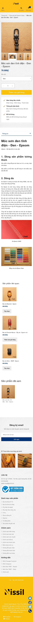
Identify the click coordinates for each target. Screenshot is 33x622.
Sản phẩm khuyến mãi (9, 523)
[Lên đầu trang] (28, 616)
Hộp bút (5, 518)
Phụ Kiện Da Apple (8, 507)
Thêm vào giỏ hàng (9, 340)
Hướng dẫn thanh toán (9, 550)
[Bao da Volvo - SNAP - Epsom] (9, 351)
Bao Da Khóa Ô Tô (8, 501)
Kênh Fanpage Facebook (9, 561)
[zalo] (30, 606)
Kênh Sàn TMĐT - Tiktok (9, 569)
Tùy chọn (7, 311)
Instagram (18, 617)
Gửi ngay (16, 439)
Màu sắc (3, 74)
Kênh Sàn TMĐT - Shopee (10, 566)
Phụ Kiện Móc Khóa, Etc (9, 510)
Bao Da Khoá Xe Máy (8, 504)
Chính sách (6, 572)
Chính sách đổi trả (8, 539)
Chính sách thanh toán (9, 542)
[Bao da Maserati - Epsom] (9, 294)
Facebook (7, 617)
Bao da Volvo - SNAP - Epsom (11, 361)
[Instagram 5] (8, 461)
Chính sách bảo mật (8, 534)
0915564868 (4, 481)
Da (10, 580)
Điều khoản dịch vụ (8, 545)
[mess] (30, 598)
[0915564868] (30, 611)
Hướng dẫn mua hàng (9, 553)
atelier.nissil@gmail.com (7, 483)
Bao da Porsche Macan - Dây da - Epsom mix (15, 332)
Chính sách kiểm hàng (9, 531)
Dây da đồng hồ (7, 515)
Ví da (4, 512)
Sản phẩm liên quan (11, 283)
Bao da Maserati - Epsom (9, 304)
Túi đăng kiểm (6, 520)
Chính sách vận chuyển (9, 537)
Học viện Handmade (18, 580)
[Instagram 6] (25, 461)
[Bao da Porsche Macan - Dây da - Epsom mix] (9, 322)
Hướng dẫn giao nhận (9, 547)
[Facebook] (30, 602)
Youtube (7, 619)
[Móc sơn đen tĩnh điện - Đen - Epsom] (8, 391)
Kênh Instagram (7, 564)
